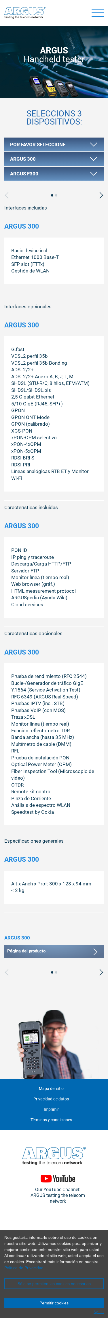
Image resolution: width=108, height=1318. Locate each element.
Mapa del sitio (51, 1088)
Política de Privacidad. (24, 1268)
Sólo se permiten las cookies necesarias (54, 1283)
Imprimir (51, 1109)
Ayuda (99, 1312)
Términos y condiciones (51, 1119)
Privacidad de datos (51, 1099)
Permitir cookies (54, 1303)
